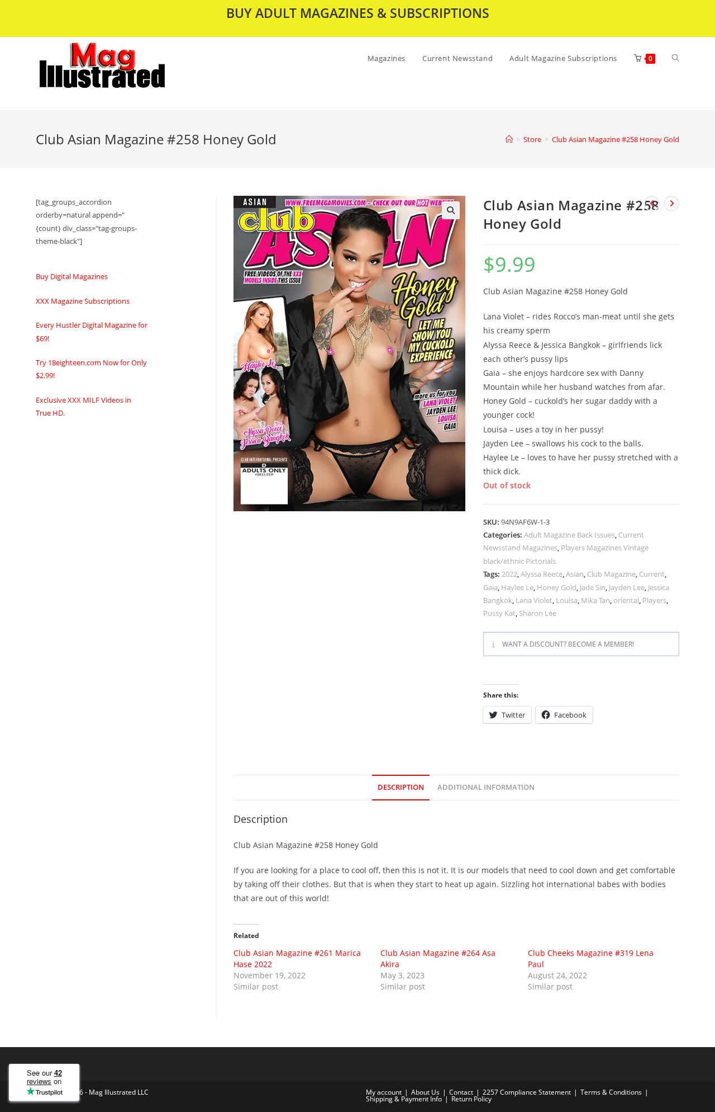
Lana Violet (534, 600)
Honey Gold (556, 587)
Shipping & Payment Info (404, 1099)
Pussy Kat (499, 613)
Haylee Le (517, 587)
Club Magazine (611, 574)
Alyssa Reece (542, 574)
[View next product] (671, 203)
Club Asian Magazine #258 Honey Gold (615, 139)
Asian (575, 574)
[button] (131, 73)
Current (652, 574)
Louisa (567, 600)
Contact (461, 1092)
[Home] (509, 139)
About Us (425, 1092)
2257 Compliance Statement (527, 1092)
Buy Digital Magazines (72, 276)
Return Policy (471, 1099)
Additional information (486, 787)
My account (384, 1092)
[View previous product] (652, 203)
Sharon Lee (537, 613)
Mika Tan (595, 600)
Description (401, 787)
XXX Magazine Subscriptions (83, 301)
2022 (509, 574)
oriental (626, 600)
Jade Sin (593, 587)
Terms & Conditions (611, 1092)
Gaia (490, 587)
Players (654, 600)
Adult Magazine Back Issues (569, 535)
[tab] (401, 787)
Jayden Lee (627, 587)
